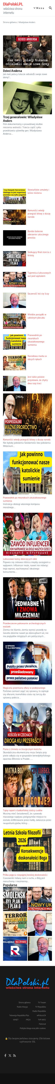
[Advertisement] (27, 164)
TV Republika (40, 1007)
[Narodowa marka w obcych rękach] (15, 924)
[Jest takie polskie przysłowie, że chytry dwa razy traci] (40, 949)
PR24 (28, 1020)
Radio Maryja (22, 1007)
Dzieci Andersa (12, 71)
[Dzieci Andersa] (27, 51)
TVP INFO (42, 1020)
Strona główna (10, 22)
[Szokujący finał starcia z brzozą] (15, 899)
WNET (15, 1020)
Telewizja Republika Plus (19, 1015)
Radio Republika (39, 1011)
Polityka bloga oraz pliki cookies (33, 1028)
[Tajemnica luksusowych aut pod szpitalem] (40, 899)
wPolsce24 (41, 1015)
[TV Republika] (15, 949)
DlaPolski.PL (13, 4)
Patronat (42, 1024)
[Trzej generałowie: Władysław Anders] (27, 98)
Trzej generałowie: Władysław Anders (23, 118)
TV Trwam (42, 1002)
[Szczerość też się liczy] (40, 924)
